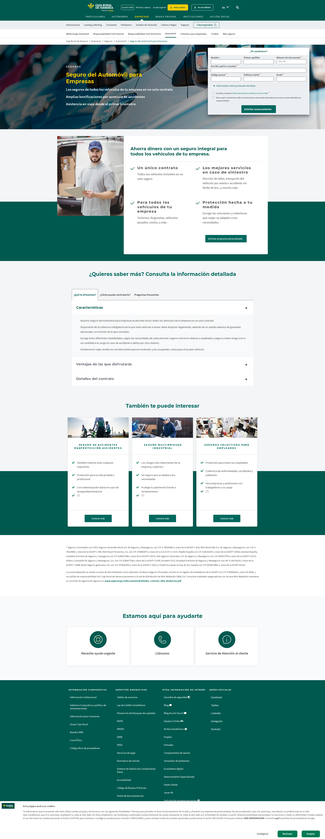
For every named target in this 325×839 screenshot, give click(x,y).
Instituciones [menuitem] (193, 16)
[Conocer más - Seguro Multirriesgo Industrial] (162, 427)
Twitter (215, 705)
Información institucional (83, 697)
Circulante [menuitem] (111, 24)
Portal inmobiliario (174, 729)
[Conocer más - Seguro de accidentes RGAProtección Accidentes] (98, 427)
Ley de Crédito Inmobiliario (131, 705)
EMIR (119, 737)
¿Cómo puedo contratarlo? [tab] (115, 294)
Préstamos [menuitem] (126, 24)
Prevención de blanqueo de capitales (136, 713)
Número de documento (288, 57)
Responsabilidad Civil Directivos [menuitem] (144, 33)
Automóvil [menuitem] (170, 33)
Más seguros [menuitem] (229, 33)
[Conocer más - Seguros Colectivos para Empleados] (226, 427)
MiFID (120, 721)
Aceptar (311, 833)
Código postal (218, 74)
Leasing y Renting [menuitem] (93, 24)
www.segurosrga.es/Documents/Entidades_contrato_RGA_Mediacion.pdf (143, 580)
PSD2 (119, 744)
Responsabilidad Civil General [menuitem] (108, 33)
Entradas (168, 744)
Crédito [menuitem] (215, 33)
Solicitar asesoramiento (258, 109)
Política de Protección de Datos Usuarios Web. (250, 93)
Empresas (96, 41)
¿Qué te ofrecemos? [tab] (85, 294)
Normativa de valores (128, 760)
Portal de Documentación (130, 795)
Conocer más (98, 518)
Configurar (262, 833)
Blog (166, 705)
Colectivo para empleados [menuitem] (193, 33)
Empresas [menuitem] (142, 16)
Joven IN (168, 792)
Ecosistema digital (173, 768)
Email (279, 74)
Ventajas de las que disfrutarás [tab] (104, 364)
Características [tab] (89, 307)
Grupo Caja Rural (79, 724)
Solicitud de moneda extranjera (180, 800)
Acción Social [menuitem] (220, 16)
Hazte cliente (180, 7)
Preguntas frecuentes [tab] (146, 294)
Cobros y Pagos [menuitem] (169, 24)
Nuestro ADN (127, 7)
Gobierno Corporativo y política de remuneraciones (88, 707)
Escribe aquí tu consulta (223, 66)
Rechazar (287, 833)
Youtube (215, 729)
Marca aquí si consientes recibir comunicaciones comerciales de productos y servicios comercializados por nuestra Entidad (258, 99)
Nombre (215, 57)
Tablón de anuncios (127, 697)
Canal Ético (76, 740)
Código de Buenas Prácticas (131, 787)
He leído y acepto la (242, 93)
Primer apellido (252, 57)
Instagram (216, 721)
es (223, 7)
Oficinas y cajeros (143, 7)
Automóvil (121, 41)
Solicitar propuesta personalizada (225, 238)
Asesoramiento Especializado (179, 776)
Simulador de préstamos (176, 760)
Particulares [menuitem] (95, 16)
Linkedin (216, 713)
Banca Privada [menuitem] (166, 16)
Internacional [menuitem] (73, 24)
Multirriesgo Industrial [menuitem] (77, 33)
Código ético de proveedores (85, 748)
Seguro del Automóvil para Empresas (148, 41)
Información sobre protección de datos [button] (236, 85)
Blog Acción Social (174, 713)
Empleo (168, 737)
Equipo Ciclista (172, 721)
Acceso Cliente (204, 7)
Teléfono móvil (251, 74)
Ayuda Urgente (159, 7)
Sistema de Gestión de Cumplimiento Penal (136, 770)
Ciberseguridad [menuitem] (204, 24)
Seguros (108, 41)
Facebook (216, 697)
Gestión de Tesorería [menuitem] (146, 24)
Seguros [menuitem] (185, 24)
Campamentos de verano (177, 752)
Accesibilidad (124, 779)
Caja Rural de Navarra (77, 41)
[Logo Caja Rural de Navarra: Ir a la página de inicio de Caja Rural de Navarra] (100, 7)
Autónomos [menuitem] (120, 16)
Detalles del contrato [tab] (95, 379)
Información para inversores (84, 716)
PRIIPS (120, 729)
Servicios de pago (126, 752)
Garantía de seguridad (176, 697)
